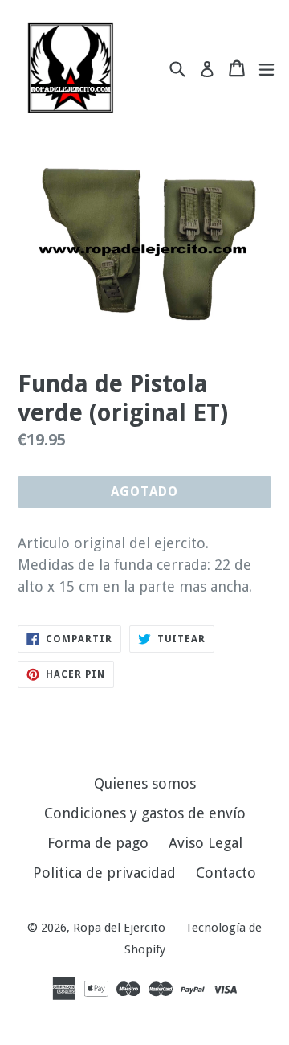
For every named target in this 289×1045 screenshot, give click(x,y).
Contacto (226, 872)
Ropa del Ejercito (119, 927)
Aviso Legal (205, 842)
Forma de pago (98, 842)
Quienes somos (145, 783)
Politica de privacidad (104, 872)
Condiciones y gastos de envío (145, 813)
